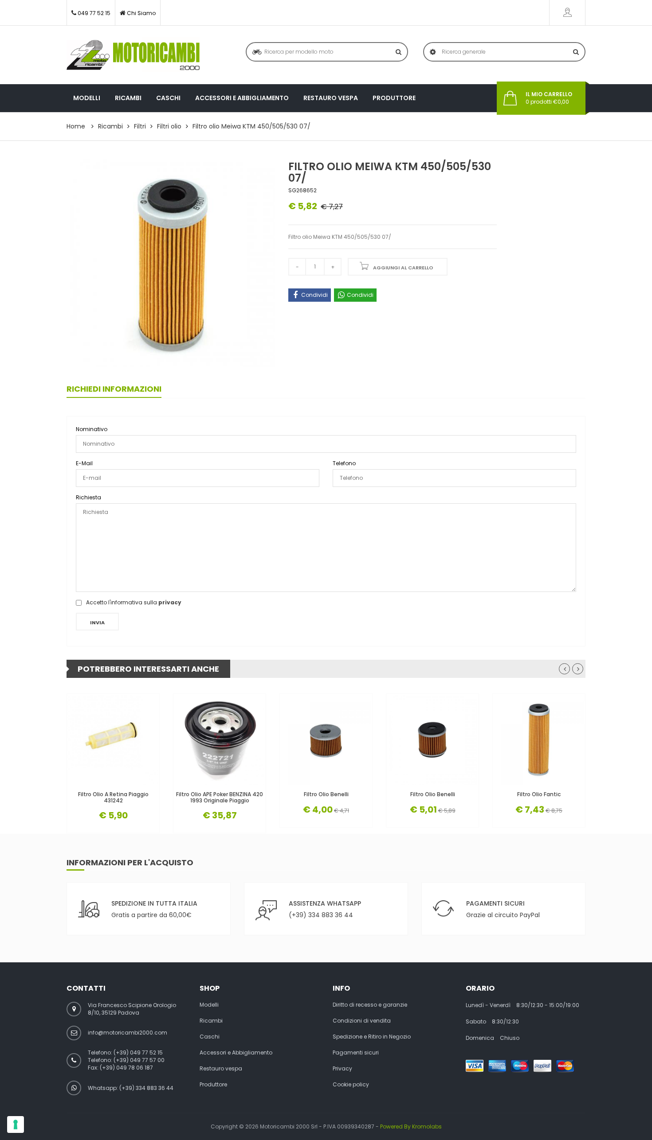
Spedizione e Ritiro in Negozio (372, 1036)
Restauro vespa (330, 97)
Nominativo (91, 429)
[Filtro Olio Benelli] (326, 740)
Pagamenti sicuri (356, 1052)
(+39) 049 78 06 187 (126, 1067)
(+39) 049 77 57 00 (139, 1060)
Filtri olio (169, 126)
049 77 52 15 (94, 13)
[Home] (133, 55)
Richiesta (88, 497)
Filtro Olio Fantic (539, 794)
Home (76, 126)
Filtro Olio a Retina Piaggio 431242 (113, 797)
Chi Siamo (141, 13)
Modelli (86, 97)
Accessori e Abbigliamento (242, 97)
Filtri (140, 126)
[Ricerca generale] (576, 52)
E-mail (84, 463)
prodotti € (549, 98)
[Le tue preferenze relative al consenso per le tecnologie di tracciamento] (15, 1124)
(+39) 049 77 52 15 (138, 1052)
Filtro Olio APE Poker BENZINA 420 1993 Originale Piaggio (219, 797)
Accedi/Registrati (567, 12)
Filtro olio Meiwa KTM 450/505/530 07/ (251, 126)
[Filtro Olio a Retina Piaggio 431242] (113, 740)
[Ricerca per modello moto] (398, 52)
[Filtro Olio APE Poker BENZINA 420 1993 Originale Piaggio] (219, 740)
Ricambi (128, 97)
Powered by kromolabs (411, 1126)
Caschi (168, 97)
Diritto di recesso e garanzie (370, 1004)
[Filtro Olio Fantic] (539, 740)
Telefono (344, 463)
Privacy (342, 1068)
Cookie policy (351, 1084)
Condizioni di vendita (362, 1020)
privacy (169, 602)
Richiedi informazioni (114, 388)
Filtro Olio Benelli (326, 794)
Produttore (394, 97)
